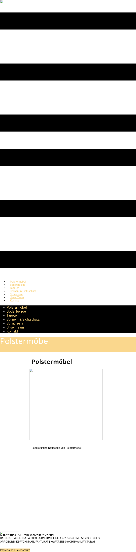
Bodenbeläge (16, 311)
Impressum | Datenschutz (15, 550)
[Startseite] (68, 2)
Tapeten (12, 315)
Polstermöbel (17, 307)
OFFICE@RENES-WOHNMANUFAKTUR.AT (24, 541)
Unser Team (15, 327)
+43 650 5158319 (89, 538)
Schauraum (15, 323)
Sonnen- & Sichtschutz (23, 319)
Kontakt (14, 300)
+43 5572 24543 (64, 538)
